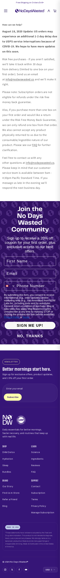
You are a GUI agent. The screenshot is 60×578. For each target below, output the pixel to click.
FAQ (34, 145)
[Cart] (55, 10)
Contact (35, 486)
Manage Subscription (42, 512)
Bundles (6, 471)
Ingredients (37, 458)
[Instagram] (5, 569)
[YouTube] (26, 569)
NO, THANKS (30, 336)
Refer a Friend (9, 499)
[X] (12, 569)
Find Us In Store (11, 493)
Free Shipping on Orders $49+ (30, 3)
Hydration (7, 458)
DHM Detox (8, 452)
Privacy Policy (12, 317)
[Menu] (5, 11)
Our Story (7, 486)
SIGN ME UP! (30, 325)
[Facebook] (19, 569)
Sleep (5, 465)
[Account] (48, 10)
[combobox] (9, 285)
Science (35, 452)
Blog (4, 506)
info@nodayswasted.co (20, 79)
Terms (25, 317)
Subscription (38, 493)
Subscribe (12, 397)
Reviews (35, 465)
